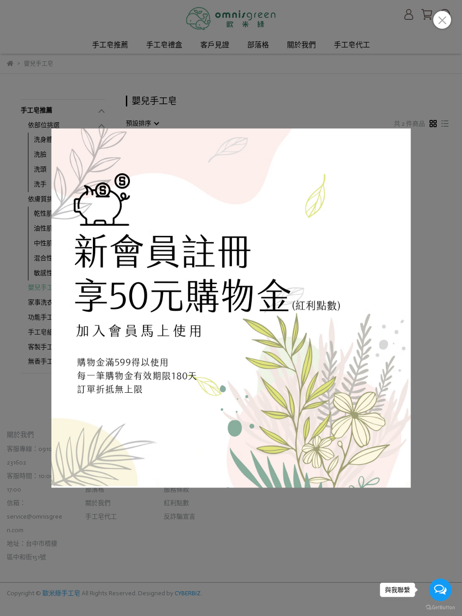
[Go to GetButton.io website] (440, 607)
